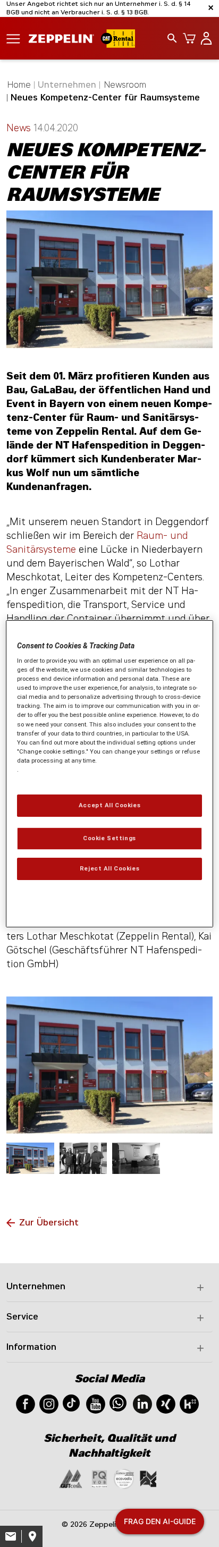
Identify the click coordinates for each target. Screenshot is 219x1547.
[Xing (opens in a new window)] (165, 1403)
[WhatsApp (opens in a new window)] (118, 1402)
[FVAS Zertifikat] (148, 1478)
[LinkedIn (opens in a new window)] (142, 1403)
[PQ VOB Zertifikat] (99, 1478)
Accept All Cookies (109, 805)
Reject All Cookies (109, 868)
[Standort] (32, 1536)
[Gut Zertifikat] (70, 1478)
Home (19, 85)
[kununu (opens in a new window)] (189, 1403)
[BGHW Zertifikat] (124, 1478)
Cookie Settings (109, 838)
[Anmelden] (204, 38)
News (19, 128)
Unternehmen (35, 1286)
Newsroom (125, 85)
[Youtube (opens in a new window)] (95, 1403)
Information (31, 1347)
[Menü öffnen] (13, 38)
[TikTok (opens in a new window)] (71, 1402)
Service (22, 1317)
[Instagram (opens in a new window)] (48, 1403)
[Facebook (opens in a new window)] (25, 1403)
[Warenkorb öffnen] (187, 38)
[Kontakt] (10, 1536)
